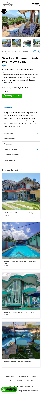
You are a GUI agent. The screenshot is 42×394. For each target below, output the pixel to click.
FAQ (10, 380)
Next (39, 43)
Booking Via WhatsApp (14, 96)
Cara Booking (23, 376)
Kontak (34, 376)
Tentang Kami (9, 376)
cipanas (10, 51)
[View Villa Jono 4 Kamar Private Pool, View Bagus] (6, 43)
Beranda (4, 51)
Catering (19, 380)
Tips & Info (29, 380)
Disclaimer (34, 391)
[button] (36, 13)
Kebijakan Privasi (24, 391)
